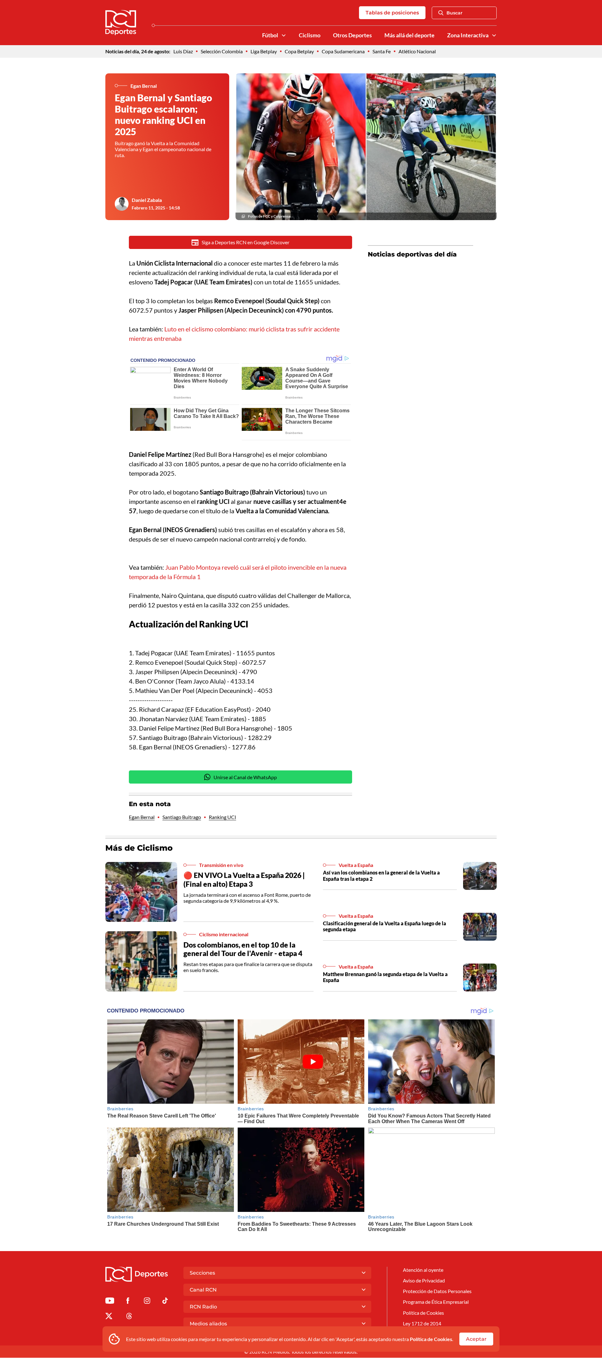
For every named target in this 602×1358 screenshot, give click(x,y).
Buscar (454, 13)
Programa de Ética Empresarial (436, 1302)
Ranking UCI (222, 817)
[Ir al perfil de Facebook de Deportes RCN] (127, 1302)
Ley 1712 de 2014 (422, 1323)
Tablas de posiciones (392, 13)
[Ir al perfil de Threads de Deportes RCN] (129, 1317)
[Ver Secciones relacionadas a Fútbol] (283, 35)
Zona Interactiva (467, 35)
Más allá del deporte (409, 35)
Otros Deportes (352, 35)
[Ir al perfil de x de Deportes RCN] (108, 1317)
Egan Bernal (142, 817)
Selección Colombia (222, 51)
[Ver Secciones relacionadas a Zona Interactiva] (494, 35)
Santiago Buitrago (181, 817)
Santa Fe (381, 51)
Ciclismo (309, 35)
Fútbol (270, 35)
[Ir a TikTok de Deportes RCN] (165, 1302)
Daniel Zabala (147, 200)
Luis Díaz (183, 51)
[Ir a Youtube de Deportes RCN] (109, 1302)
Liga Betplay (264, 51)
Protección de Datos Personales (437, 1291)
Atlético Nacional (417, 51)
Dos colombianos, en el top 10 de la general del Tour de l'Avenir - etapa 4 (242, 949)
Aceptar (476, 1339)
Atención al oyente (423, 1270)
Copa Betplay (299, 51)
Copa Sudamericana (343, 51)
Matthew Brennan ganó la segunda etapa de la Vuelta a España (385, 977)
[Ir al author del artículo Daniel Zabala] (122, 204)
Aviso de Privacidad (424, 1280)
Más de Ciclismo (139, 848)
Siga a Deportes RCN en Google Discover (245, 242)
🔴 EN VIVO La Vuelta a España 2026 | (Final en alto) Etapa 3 (244, 879)
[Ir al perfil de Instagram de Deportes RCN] (147, 1302)
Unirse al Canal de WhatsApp (245, 777)
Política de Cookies (431, 1339)
